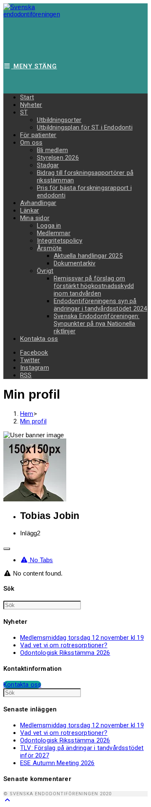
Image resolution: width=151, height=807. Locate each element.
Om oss (31, 142)
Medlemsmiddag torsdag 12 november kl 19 (82, 637)
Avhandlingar (38, 203)
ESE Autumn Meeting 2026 (57, 763)
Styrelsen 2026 (58, 157)
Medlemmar (53, 233)
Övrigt (45, 271)
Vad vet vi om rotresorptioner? (63, 645)
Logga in (49, 225)
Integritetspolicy (59, 240)
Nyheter (31, 105)
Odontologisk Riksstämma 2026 (65, 652)
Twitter (30, 360)
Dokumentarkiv (75, 263)
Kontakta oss (39, 339)
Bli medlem (52, 150)
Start (27, 97)
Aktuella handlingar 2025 (88, 255)
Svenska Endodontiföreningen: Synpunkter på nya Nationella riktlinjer (97, 323)
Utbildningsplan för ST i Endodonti (85, 127)
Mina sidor (34, 218)
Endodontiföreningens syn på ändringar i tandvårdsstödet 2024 (100, 304)
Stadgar (48, 165)
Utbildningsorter (59, 120)
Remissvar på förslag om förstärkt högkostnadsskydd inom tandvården (94, 286)
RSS (26, 375)
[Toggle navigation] (6, 549)
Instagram (34, 367)
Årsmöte (49, 248)
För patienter (38, 135)
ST (24, 112)
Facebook (34, 352)
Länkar (29, 210)
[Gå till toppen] (7, 800)
